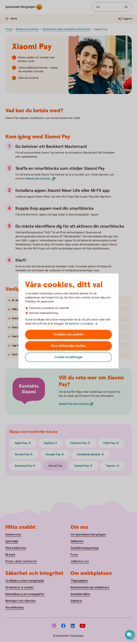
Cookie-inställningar (68, 357)
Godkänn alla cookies (68, 334)
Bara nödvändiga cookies (68, 346)
